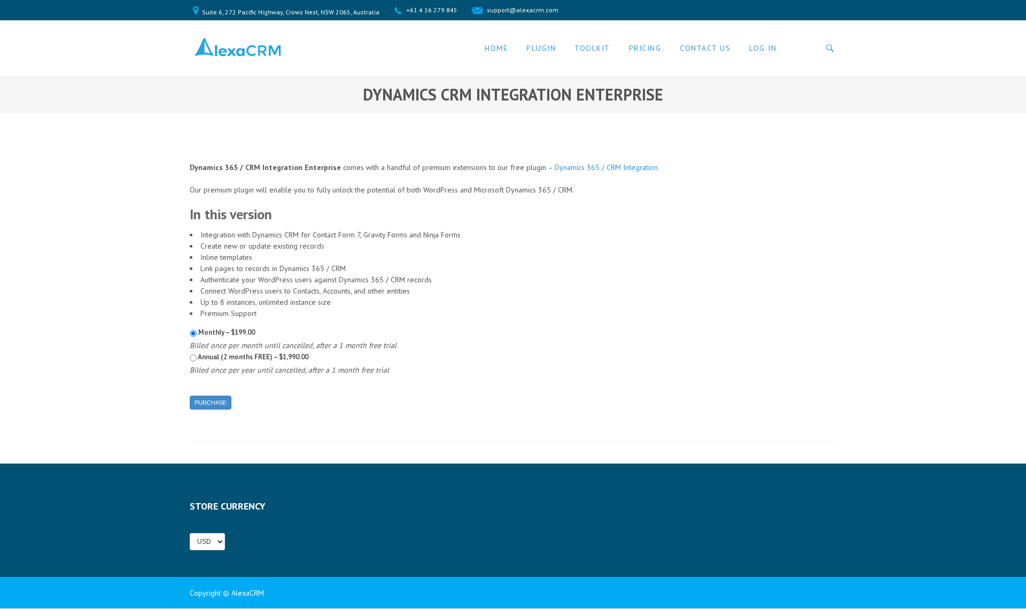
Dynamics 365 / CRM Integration (606, 167)
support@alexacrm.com (522, 10)
